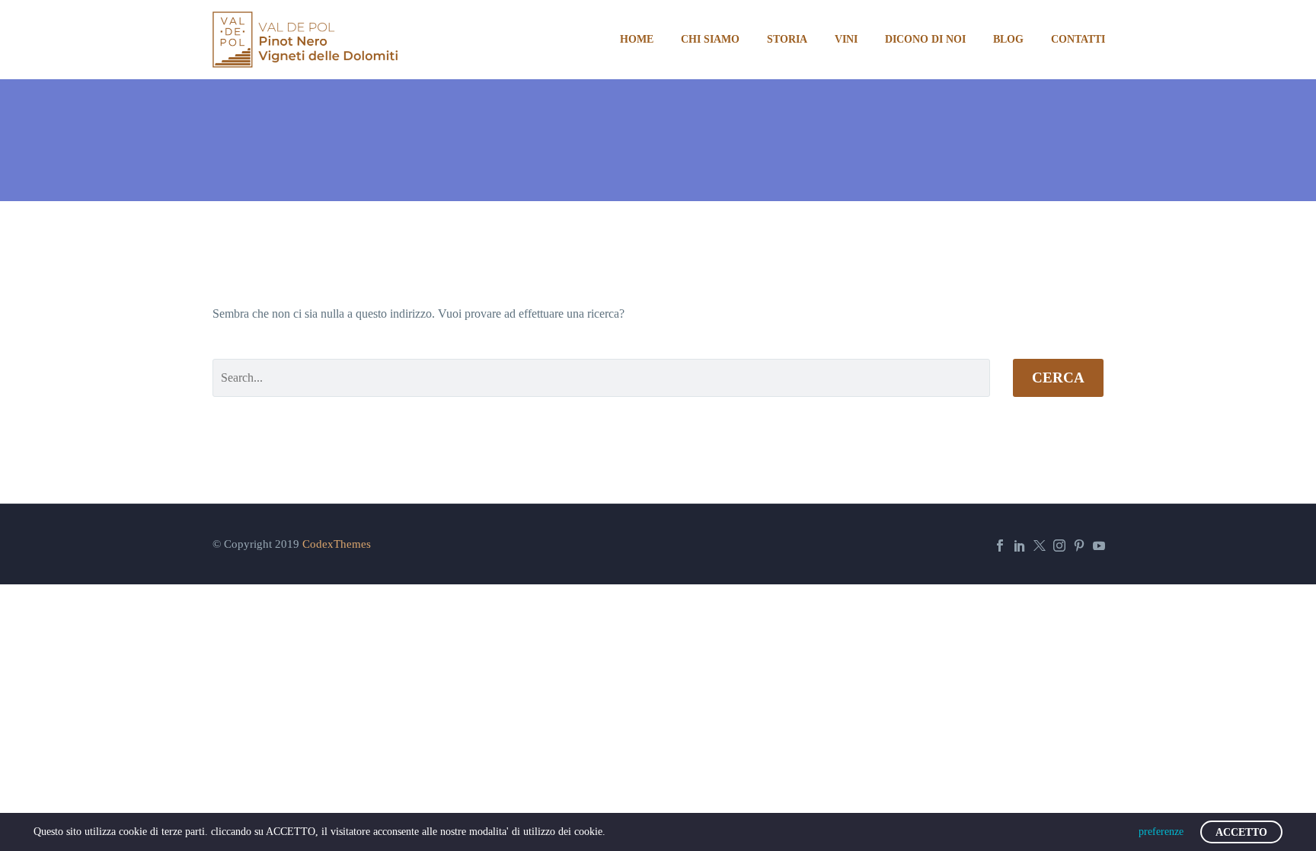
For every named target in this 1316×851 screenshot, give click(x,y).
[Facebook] (1000, 545)
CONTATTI (1078, 39)
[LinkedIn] (1020, 545)
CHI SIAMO (710, 39)
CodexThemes (336, 544)
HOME (636, 39)
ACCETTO (1241, 832)
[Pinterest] (1079, 545)
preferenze (1161, 831)
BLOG (1008, 39)
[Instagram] (1059, 545)
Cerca (1058, 378)
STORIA (787, 39)
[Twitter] (1039, 545)
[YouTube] (1099, 545)
